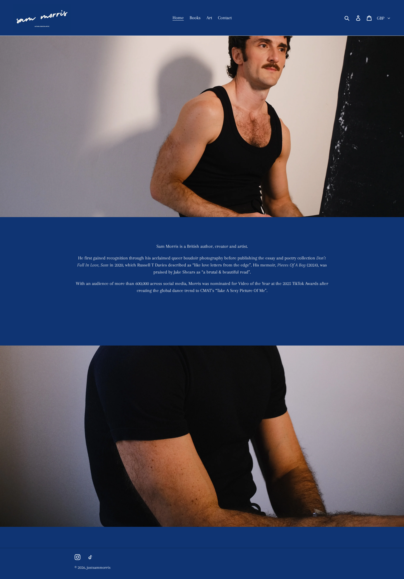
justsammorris (99, 567)
